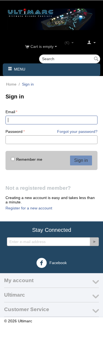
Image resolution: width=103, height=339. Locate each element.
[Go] (94, 242)
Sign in (81, 160)
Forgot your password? (77, 131)
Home (11, 84)
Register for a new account (28, 208)
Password (14, 131)
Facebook (57, 263)
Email (10, 112)
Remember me (29, 159)
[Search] (96, 59)
